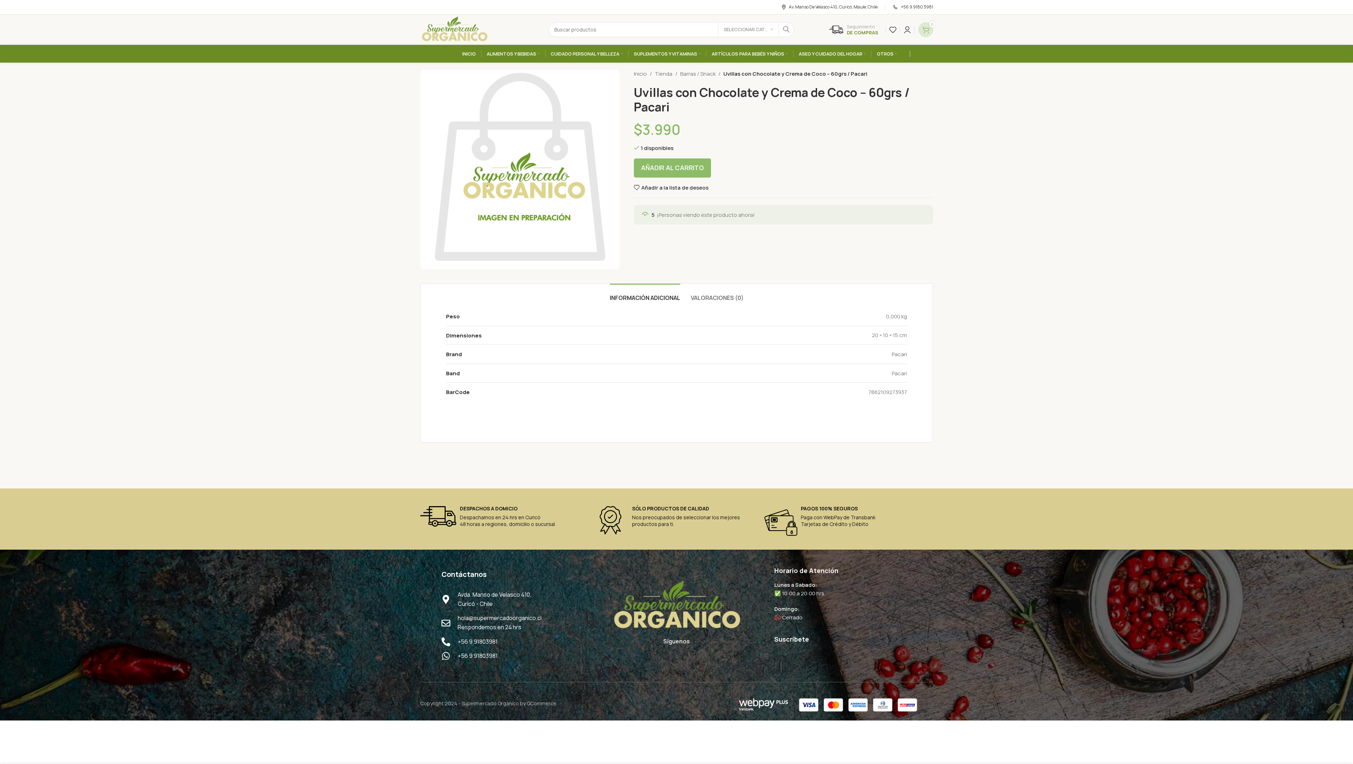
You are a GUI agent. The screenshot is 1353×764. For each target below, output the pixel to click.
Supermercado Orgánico (490, 703)
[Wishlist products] (893, 30)
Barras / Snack (698, 73)
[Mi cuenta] (907, 30)
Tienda (663, 73)
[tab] (645, 294)
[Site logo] (454, 29)
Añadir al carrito (672, 167)
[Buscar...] (786, 29)
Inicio (640, 73)
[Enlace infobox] (853, 30)
